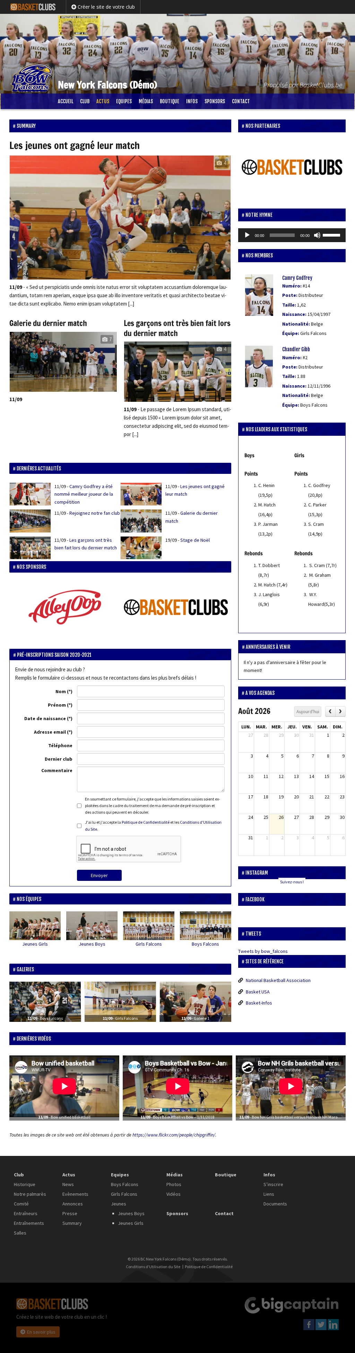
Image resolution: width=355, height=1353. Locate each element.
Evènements (75, 1194)
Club (84, 101)
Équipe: (290, 333)
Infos (192, 101)
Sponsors (215, 101)
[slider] (332, 234)
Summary (72, 1223)
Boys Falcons (205, 944)
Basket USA (258, 992)
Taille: (289, 305)
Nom (60, 691)
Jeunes (118, 1204)
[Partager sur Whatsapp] (48, 936)
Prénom (57, 705)
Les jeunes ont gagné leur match (74, 145)
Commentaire (56, 770)
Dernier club (58, 759)
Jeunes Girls (35, 944)
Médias (146, 101)
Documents (275, 1204)
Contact (241, 101)
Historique (24, 1184)
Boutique (169, 101)
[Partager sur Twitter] (35, 936)
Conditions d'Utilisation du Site (153, 1267)
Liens (268, 1194)
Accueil (65, 101)
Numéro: (292, 286)
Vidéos (173, 1194)
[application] (292, 235)
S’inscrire (273, 1184)
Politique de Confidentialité (146, 822)
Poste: (289, 295)
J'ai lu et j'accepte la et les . (153, 825)
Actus (102, 101)
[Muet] (317, 235)
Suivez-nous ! (292, 881)
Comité (21, 1204)
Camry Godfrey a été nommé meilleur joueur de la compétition (83, 494)
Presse (69, 1213)
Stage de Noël (195, 540)
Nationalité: (296, 324)
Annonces (72, 1204)
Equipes (124, 101)
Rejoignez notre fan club (94, 513)
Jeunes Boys (92, 944)
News (68, 1184)
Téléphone (60, 745)
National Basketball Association (278, 980)
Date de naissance (45, 718)
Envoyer (99, 875)
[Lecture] (247, 235)
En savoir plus (41, 1332)
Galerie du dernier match (48, 323)
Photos (173, 1184)
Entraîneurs (25, 1213)
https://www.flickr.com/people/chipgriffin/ (173, 1135)
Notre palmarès (30, 1194)
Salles (20, 1233)
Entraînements (29, 1223)
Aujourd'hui (307, 711)
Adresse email (50, 732)
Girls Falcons (149, 944)
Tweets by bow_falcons (263, 951)
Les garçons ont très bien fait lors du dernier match (177, 328)
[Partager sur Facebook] (21, 936)
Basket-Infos (259, 1003)
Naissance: (294, 314)
